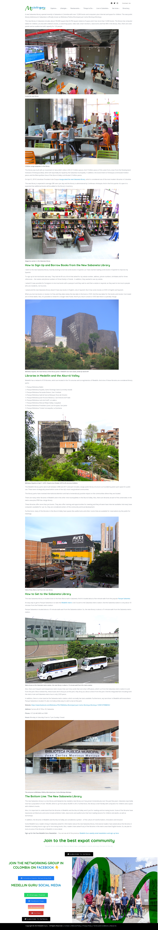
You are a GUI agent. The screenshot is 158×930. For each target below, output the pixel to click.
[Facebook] (111, 3)
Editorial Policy (76, 926)
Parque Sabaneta (124, 599)
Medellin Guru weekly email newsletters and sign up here (99, 833)
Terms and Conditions (100, 926)
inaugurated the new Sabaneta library (72, 179)
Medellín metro (67, 603)
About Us (113, 926)
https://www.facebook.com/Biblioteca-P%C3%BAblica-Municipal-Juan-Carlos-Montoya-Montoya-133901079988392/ (70, 705)
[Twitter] (114, 3)
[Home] (35, 8)
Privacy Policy (87, 926)
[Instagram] (117, 3)
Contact (66, 926)
